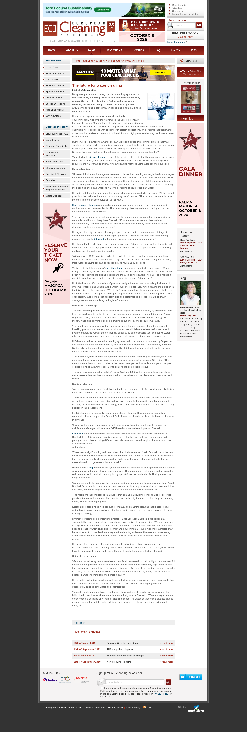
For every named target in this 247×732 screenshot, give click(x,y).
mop (91, 467)
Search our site (177, 20)
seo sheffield (191, 708)
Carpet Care (52, 140)
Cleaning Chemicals (56, 146)
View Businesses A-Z (57, 133)
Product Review (54, 97)
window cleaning (97, 157)
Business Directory (57, 126)
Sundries (50, 180)
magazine (88, 60)
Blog (157, 50)
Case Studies (53, 79)
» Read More (186, 251)
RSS (149, 707)
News (91, 50)
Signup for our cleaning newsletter (119, 673)
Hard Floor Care (54, 161)
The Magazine (54, 60)
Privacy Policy (160, 693)
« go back (79, 622)
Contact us (177, 11)
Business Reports (55, 85)
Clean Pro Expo (187, 240)
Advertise (177, 8)
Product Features (55, 73)
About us (72, 50)
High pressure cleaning (84, 205)
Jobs (193, 50)
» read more (166, 643)
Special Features (55, 91)
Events (175, 50)
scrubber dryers (115, 268)
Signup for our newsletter (185, 14)
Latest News (52, 67)
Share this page (190, 61)
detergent (99, 239)
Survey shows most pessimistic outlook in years (190, 310)
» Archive (187, 118)
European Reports (55, 103)
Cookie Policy (133, 707)
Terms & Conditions (94, 707)
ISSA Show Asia (187, 257)
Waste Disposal (54, 195)
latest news (102, 60)
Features (138, 50)
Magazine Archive (55, 109)
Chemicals (77, 433)
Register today (180, 5)
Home (52, 50)
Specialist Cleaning (56, 174)
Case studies (114, 50)
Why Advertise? (54, 115)
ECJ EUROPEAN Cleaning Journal (79, 32)
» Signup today (191, 74)
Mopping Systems (55, 168)
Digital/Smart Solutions (52, 154)
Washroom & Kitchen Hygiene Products (57, 188)
